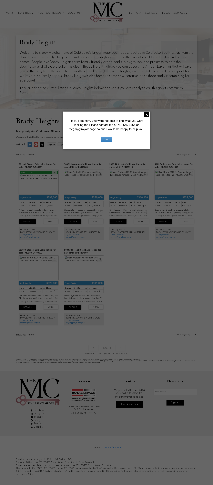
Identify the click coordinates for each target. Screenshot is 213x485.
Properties (24, 13)
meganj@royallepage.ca (30, 237)
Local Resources (173, 13)
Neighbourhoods (49, 13)
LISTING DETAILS (27, 221)
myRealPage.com (112, 447)
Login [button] (61, 144)
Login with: (21, 144)
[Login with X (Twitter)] (42, 146)
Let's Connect (129, 404)
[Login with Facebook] (30, 146)
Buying (133, 13)
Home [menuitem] (9, 13)
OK (106, 139)
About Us (74, 13)
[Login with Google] (36, 146)
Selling (150, 13)
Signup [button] (52, 144)
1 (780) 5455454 (26, 234)
